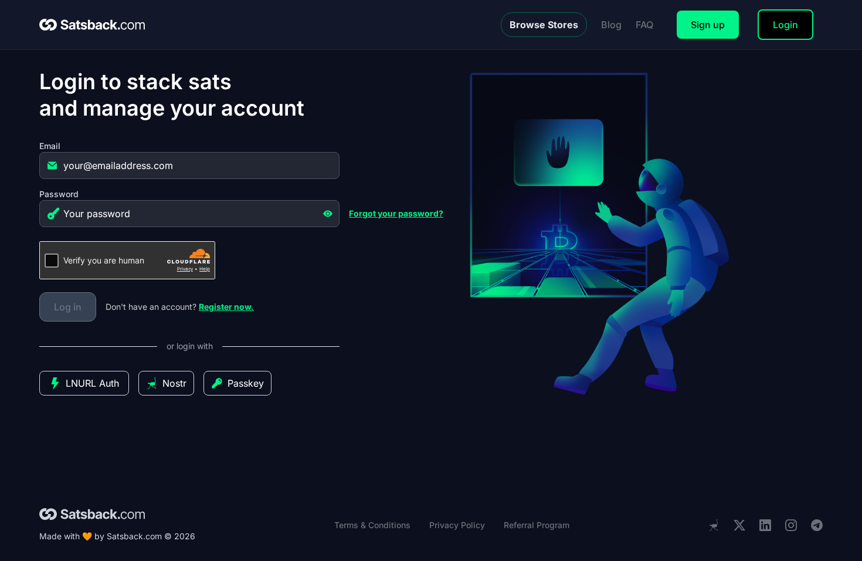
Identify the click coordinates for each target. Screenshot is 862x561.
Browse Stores (544, 25)
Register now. (226, 307)
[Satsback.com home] (92, 25)
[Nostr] (714, 525)
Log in (68, 307)
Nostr (174, 383)
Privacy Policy (457, 525)
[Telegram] (817, 525)
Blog (611, 25)
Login (785, 25)
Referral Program (536, 525)
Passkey (246, 383)
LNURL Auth (92, 383)
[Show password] (328, 213)
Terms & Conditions (372, 525)
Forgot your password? (396, 213)
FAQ (644, 25)
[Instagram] (791, 525)
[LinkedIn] (765, 525)
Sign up (708, 25)
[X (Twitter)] (739, 525)
